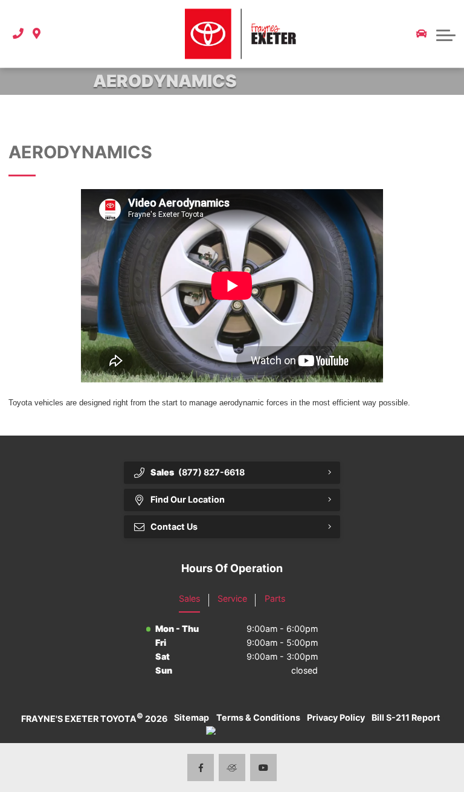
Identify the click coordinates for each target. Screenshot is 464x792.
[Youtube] (263, 767)
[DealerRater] (232, 767)
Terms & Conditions (258, 717)
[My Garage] (421, 33)
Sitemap (191, 717)
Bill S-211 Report (406, 717)
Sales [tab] (189, 598)
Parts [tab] (275, 598)
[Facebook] (200, 767)
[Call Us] (18, 34)
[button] (55, 34)
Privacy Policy (336, 717)
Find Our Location (187, 499)
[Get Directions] (36, 34)
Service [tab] (232, 598)
